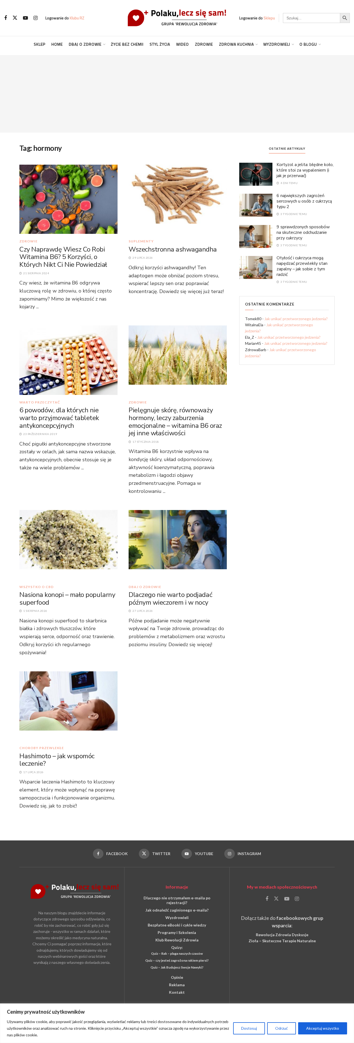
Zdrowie (204, 44)
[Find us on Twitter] (14, 18)
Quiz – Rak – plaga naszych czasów (177, 953)
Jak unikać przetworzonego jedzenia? (296, 318)
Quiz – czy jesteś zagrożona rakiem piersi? (177, 960)
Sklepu (269, 18)
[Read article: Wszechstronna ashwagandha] (178, 199)
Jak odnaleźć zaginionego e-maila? (177, 910)
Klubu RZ (77, 18)
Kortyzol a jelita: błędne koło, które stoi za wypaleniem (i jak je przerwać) (305, 170)
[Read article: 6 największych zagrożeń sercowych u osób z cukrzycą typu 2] (255, 205)
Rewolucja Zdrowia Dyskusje (282, 934)
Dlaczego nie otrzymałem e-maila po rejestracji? (177, 900)
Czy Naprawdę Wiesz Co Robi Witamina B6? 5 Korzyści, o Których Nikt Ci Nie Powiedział (63, 257)
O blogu (308, 44)
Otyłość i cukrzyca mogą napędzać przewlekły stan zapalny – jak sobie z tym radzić (302, 266)
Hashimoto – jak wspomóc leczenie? (57, 760)
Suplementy (141, 241)
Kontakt (177, 992)
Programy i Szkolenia (177, 932)
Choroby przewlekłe (41, 748)
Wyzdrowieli (276, 44)
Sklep (39, 44)
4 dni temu (289, 183)
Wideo (182, 44)
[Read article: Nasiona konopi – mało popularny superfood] (68, 544)
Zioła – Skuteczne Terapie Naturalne (282, 940)
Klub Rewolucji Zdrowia (177, 940)
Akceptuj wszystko (322, 1028)
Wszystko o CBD (36, 587)
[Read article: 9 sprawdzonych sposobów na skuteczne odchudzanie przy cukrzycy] (255, 236)
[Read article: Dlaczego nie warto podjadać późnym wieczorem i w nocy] (178, 544)
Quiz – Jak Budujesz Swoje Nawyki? (177, 967)
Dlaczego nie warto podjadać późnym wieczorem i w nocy (170, 598)
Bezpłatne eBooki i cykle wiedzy (177, 925)
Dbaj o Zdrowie (85, 44)
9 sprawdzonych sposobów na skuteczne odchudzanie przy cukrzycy (303, 232)
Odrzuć (281, 1028)
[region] (177, 1023)
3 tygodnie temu (293, 214)
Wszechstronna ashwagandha (173, 249)
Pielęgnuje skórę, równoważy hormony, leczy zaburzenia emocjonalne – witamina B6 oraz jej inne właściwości (175, 422)
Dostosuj (249, 1028)
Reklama (177, 984)
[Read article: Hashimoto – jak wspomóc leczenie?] (68, 706)
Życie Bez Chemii (127, 44)
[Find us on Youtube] (25, 18)
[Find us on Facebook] (5, 18)
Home (57, 44)
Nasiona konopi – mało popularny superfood (67, 598)
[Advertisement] (177, 94)
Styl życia (160, 44)
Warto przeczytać (39, 402)
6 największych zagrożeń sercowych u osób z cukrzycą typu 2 (304, 201)
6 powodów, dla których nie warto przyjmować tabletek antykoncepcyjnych (59, 418)
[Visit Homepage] (177, 17)
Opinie (177, 977)
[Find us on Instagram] (35, 18)
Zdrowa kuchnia (236, 44)
